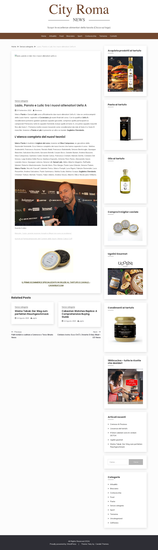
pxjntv (34, 318)
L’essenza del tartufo (118, 428)
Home (43, 36)
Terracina (103, 36)
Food (61, 36)
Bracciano (70, 36)
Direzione (38, 110)
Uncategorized (116, 518)
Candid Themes (102, 544)
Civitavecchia (90, 36)
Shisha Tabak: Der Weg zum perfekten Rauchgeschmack (32, 312)
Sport (80, 36)
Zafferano (114, 523)
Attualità (52, 36)
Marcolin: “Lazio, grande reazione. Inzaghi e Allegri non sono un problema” (43, 233)
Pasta (112, 501)
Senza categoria (21, 101)
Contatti (113, 36)
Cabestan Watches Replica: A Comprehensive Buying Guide (79, 313)
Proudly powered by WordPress (63, 544)
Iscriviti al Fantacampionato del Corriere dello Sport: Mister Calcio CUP (43, 238)
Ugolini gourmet (116, 440)
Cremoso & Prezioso (118, 424)
